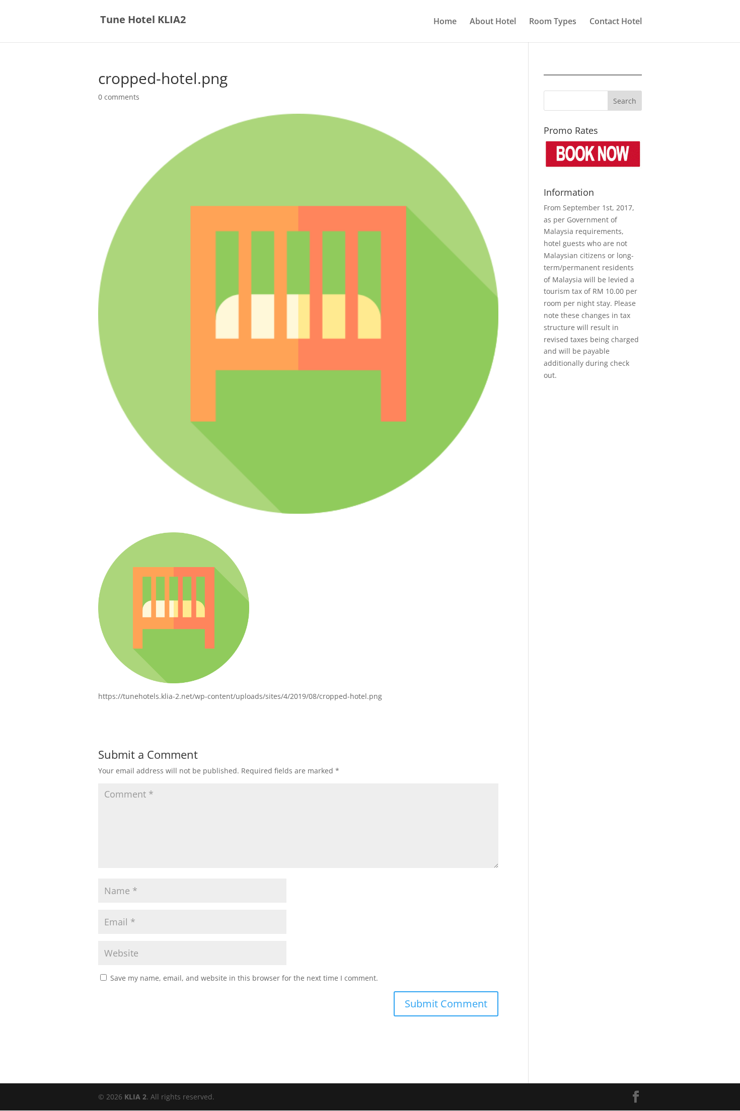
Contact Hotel (615, 22)
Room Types (552, 22)
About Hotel (493, 22)
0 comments (118, 97)
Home (445, 22)
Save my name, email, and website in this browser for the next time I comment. (244, 978)
